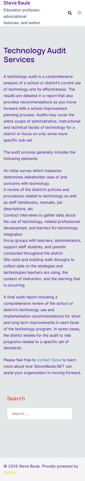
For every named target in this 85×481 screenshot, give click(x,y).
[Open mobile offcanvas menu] (79, 13)
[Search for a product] (70, 13)
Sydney (10, 472)
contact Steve (49, 359)
